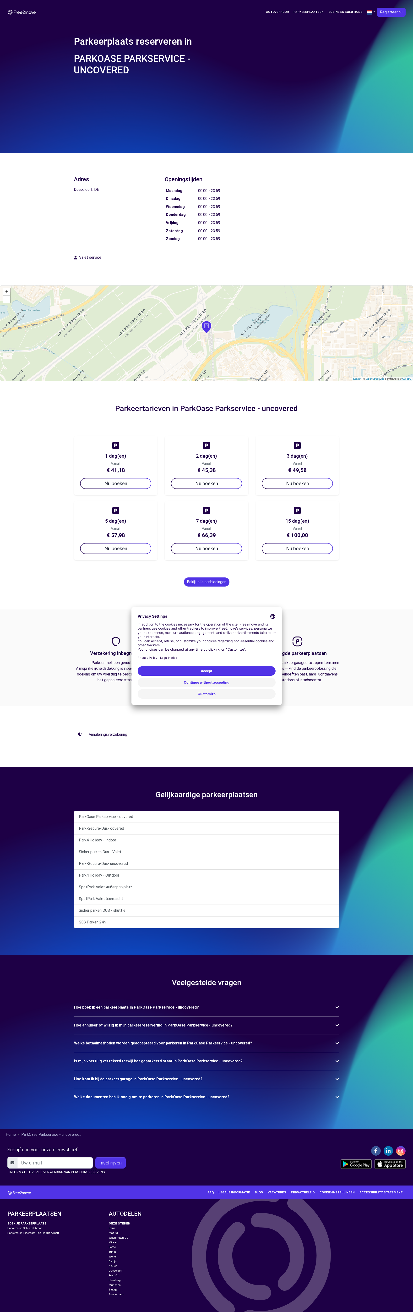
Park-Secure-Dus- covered (101, 828)
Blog (259, 1192)
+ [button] (6, 292)
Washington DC (118, 1237)
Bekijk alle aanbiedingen (206, 582)
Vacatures (277, 1192)
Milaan (113, 1242)
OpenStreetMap (375, 378)
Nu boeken (115, 483)
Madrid (113, 1233)
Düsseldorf (115, 1270)
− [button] (6, 299)
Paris (112, 1228)
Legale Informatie (234, 1192)
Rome (112, 1247)
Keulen (113, 1266)
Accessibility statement (381, 1192)
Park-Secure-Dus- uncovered (103, 863)
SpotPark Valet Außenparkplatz (105, 887)
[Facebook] (376, 1151)
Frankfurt (114, 1275)
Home (11, 1134)
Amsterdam (116, 1294)
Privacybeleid (303, 1192)
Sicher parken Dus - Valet (100, 852)
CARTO (407, 378)
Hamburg (115, 1280)
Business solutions (345, 12)
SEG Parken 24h (92, 922)
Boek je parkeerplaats (27, 1223)
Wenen (113, 1256)
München (115, 1285)
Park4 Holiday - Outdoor (99, 875)
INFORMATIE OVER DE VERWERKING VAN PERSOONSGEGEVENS (57, 1172)
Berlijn (113, 1261)
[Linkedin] (388, 1151)
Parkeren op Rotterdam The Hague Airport (33, 1233)
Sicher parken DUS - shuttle (102, 910)
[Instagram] (401, 1151)
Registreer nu (391, 12)
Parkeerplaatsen (308, 12)
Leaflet (357, 378)
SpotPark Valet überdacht (101, 898)
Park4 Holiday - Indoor (97, 840)
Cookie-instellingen (337, 1192)
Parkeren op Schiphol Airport (24, 1228)
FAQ (211, 1192)
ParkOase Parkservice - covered (106, 816)
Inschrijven (110, 1163)
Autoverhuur (277, 12)
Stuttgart (114, 1289)
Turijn (112, 1251)
